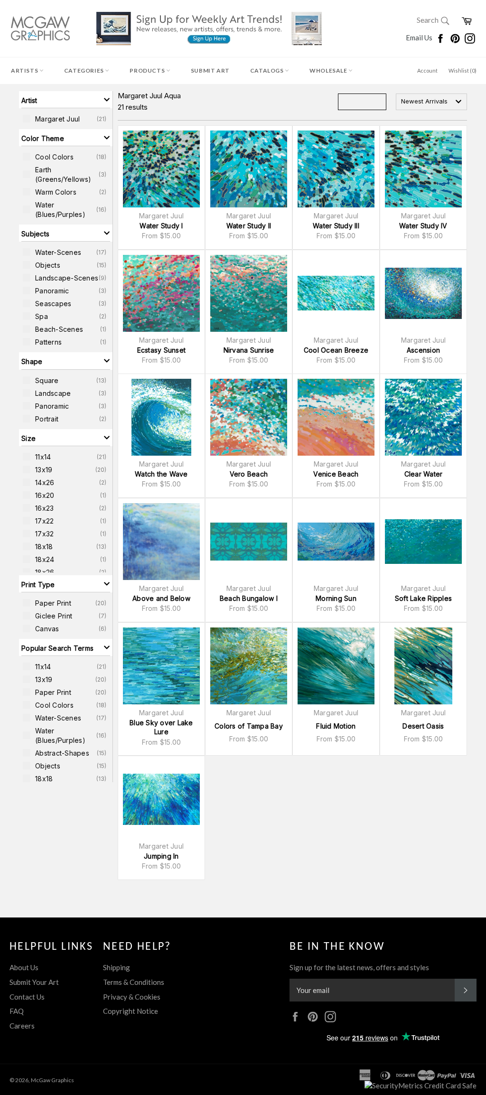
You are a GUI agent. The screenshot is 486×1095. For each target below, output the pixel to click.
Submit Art (210, 70)
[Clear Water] (423, 417)
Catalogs (267, 70)
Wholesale (328, 70)
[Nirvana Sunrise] (248, 293)
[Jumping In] (161, 799)
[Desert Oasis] (423, 665)
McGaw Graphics (52, 1080)
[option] (66, 118)
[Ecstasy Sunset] (161, 293)
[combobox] (431, 102)
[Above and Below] (161, 541)
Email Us (420, 37)
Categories (84, 70)
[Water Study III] (336, 169)
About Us (23, 967)
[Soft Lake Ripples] (423, 541)
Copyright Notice (130, 1011)
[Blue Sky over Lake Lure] (161, 665)
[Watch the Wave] (161, 417)
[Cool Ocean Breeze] (336, 293)
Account (427, 70)
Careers (22, 1025)
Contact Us (27, 996)
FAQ (16, 1011)
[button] (65, 99)
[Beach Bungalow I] (248, 541)
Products (148, 70)
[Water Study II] (248, 169)
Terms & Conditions (133, 982)
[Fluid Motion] (336, 665)
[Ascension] (423, 293)
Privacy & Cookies (131, 996)
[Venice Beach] (336, 417)
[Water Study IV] (423, 169)
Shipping (116, 967)
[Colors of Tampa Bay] (248, 665)
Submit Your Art (34, 982)
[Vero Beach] (248, 417)
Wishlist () (463, 70)
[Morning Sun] (336, 541)
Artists (25, 70)
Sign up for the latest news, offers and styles (359, 967)
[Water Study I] (161, 169)
